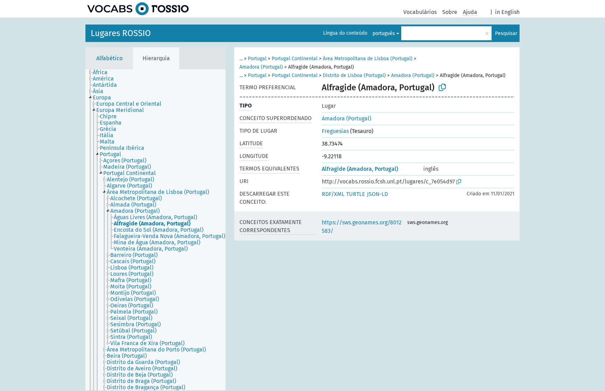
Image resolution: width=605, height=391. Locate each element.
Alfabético (109, 58)
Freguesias (335, 131)
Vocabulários (420, 12)
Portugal (257, 59)
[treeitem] (103, 72)
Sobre (449, 12)
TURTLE (355, 194)
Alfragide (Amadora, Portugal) (360, 169)
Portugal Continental (295, 59)
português (384, 33)
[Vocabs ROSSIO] (137, 9)
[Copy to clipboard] (442, 87)
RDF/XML (333, 194)
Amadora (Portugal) (261, 67)
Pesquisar (506, 33)
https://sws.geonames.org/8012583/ (362, 226)
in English (507, 12)
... (241, 59)
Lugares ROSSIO (121, 33)
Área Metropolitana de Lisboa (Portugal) (367, 59)
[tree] (155, 229)
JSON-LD (377, 194)
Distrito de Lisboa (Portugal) (354, 75)
